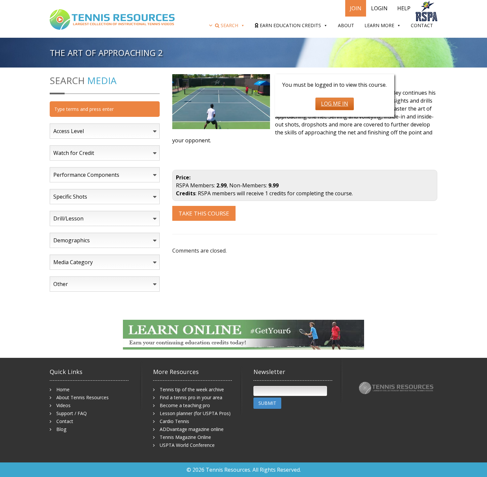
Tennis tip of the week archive (192, 389)
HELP (403, 8)
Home (63, 389)
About (346, 25)
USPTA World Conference (187, 445)
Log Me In (334, 103)
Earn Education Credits (289, 25)
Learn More (379, 25)
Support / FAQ (71, 413)
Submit (267, 403)
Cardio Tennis (174, 421)
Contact (422, 25)
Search (228, 25)
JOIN (355, 8)
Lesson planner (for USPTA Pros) (195, 413)
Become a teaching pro (185, 405)
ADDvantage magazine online (192, 429)
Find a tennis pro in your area (191, 397)
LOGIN (379, 8)
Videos (63, 405)
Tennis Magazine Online (185, 437)
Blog (61, 429)
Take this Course (204, 213)
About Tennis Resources (82, 397)
